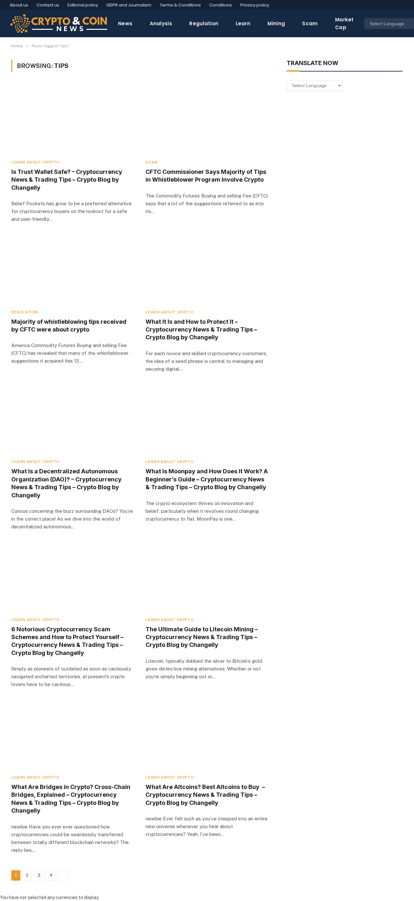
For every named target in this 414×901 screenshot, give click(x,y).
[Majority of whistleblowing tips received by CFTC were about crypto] (72, 269)
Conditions (220, 5)
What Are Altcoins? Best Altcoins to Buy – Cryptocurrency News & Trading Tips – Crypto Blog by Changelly (205, 794)
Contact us (48, 5)
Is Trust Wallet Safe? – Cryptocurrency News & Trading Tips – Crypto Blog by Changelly (66, 179)
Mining (276, 23)
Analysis (161, 23)
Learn (243, 23)
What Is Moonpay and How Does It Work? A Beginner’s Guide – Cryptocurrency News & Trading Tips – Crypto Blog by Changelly (207, 479)
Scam (310, 23)
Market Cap (344, 23)
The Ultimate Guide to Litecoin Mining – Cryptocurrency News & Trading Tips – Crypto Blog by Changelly (202, 637)
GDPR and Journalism (128, 5)
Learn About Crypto (35, 162)
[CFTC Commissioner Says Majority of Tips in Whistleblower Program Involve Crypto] (207, 119)
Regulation (203, 23)
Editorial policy (83, 5)
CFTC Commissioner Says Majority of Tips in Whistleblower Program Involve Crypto (206, 175)
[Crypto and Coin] (59, 23)
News (125, 23)
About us (19, 5)
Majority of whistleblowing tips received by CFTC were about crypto (68, 325)
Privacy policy (254, 5)
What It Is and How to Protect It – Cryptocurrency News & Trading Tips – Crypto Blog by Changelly (201, 329)
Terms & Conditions (180, 5)
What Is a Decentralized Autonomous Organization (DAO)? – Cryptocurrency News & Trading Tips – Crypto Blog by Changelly (66, 483)
